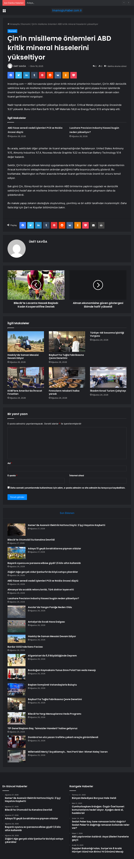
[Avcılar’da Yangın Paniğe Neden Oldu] (16, 612)
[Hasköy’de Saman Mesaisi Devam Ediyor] (26, 341)
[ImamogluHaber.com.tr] (67, 10)
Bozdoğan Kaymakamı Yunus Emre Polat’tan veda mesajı (62, 670)
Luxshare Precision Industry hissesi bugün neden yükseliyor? (43, 598)
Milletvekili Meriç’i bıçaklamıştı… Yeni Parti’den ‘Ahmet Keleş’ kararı (68, 751)
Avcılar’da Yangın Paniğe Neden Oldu (50, 607)
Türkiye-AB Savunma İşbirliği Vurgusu (107, 334)
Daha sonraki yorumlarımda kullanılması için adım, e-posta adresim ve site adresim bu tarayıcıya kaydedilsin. (67, 487)
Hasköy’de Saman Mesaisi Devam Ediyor (23, 356)
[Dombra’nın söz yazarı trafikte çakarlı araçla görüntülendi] (16, 742)
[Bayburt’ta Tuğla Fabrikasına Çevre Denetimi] (67, 341)
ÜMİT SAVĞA (19, 66)
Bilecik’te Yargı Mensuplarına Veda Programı (54, 713)
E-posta (12, 475)
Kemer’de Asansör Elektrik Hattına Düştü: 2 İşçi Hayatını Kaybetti (66, 525)
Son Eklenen (67, 513)
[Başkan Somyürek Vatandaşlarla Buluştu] (16, 689)
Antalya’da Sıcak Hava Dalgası (46, 621)
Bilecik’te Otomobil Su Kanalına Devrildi (31, 539)
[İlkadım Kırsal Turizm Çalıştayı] (108, 377)
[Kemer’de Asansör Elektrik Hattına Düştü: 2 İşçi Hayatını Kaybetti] (16, 530)
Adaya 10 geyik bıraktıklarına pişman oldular (49, 2)
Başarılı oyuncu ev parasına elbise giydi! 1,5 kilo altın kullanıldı (44, 563)
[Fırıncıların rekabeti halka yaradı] (67, 377)
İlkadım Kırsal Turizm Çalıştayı (108, 390)
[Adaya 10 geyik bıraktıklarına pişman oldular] (16, 553)
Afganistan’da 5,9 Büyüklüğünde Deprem (52, 655)
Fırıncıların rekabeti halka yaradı (64, 392)
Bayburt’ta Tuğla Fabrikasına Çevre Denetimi (66, 356)
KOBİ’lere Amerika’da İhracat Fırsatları (25, 392)
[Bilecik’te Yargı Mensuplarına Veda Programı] (16, 718)
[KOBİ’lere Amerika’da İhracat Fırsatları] (26, 377)
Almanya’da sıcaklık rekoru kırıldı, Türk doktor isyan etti (41, 589)
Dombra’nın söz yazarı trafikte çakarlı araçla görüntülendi (63, 737)
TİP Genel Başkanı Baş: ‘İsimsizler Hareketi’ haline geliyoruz (42, 728)
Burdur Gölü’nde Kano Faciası (25, 646)
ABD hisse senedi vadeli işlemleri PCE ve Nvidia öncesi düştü (43, 580)
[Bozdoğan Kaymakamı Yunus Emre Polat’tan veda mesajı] (16, 675)
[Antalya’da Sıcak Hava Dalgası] (16, 626)
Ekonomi (25, 24)
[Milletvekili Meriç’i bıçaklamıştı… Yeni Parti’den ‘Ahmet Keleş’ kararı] (16, 756)
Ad (10, 463)
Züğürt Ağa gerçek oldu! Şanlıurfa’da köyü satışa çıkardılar (43, 572)
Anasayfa (14, 24)
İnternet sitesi (76, 475)
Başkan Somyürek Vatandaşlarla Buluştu (52, 684)
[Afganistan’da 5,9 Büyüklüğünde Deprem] (16, 660)
